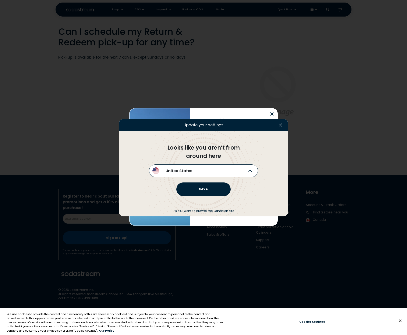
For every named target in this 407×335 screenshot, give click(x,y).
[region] (203, 321)
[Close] (400, 320)
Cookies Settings (312, 322)
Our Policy (106, 331)
